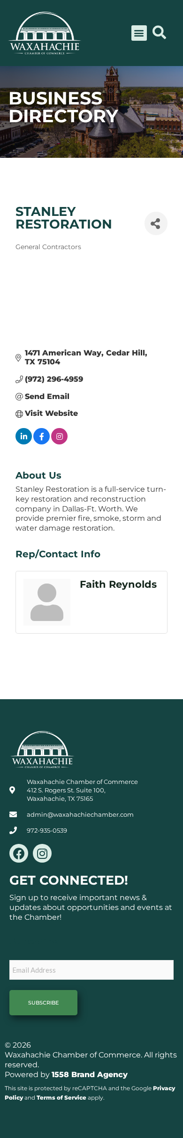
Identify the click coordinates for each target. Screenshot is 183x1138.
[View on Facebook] (41, 441)
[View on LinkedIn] (23, 441)
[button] (139, 33)
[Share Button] (156, 223)
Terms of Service (61, 1097)
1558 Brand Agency (90, 1074)
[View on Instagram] (59, 441)
